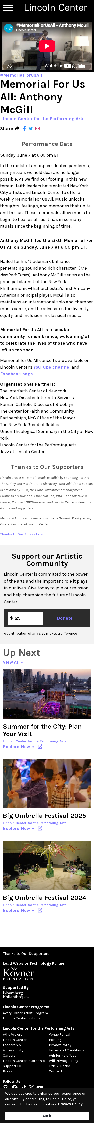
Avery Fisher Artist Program (25, 1013)
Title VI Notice (60, 1066)
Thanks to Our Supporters (21, 534)
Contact (55, 1071)
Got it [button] (47, 1116)
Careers (9, 1055)
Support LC (12, 1066)
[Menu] (8, 8)
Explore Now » (20, 746)
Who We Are (12, 1034)
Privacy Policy (60, 1045)
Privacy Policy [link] (70, 1104)
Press (7, 1071)
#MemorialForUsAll (21, 75)
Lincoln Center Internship (24, 1061)
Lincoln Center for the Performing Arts (42, 118)
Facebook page (16, 373)
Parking (55, 1040)
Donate (65, 618)
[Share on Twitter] (30, 128)
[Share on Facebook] (24, 128)
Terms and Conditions (66, 1050)
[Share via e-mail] (37, 128)
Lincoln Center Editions (22, 1018)
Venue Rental (59, 1034)
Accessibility (13, 1050)
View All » (13, 662)
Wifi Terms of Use (62, 1055)
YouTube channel (52, 367)
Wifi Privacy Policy (63, 1061)
